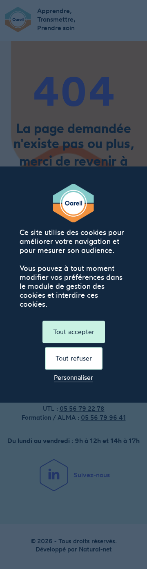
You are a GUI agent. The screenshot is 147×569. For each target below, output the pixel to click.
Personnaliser (73, 377)
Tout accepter (73, 332)
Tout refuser (74, 358)
